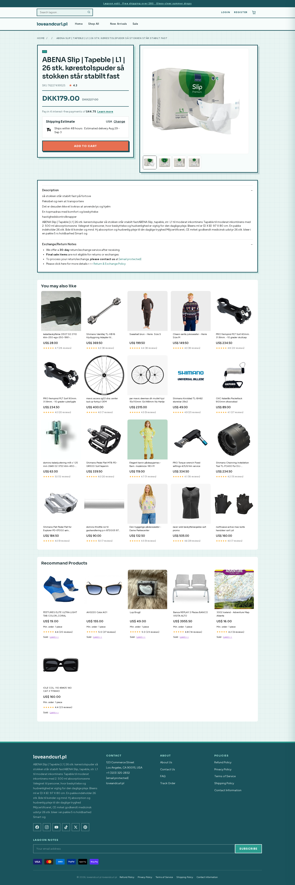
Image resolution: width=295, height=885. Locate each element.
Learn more (105, 111)
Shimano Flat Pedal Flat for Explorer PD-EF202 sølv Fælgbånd (57, 529)
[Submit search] (89, 12)
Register (240, 12)
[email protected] (130, 259)
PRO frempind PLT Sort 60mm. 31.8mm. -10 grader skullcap (233, 336)
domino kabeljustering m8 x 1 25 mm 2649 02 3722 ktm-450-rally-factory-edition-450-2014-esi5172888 (60, 464)
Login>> (54, 637)
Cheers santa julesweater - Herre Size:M (190, 336)
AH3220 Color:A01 (96, 612)
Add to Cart (85, 146)
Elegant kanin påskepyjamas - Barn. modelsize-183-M (145, 464)
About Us (166, 762)
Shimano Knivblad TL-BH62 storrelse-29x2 (188, 400)
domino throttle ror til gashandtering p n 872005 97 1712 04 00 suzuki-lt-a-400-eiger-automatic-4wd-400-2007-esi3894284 (102, 529)
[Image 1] (150, 162)
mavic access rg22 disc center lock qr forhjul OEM (102, 400)
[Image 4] (194, 162)
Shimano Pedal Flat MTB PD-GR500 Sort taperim (101, 464)
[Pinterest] (85, 827)
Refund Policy (222, 762)
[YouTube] (56, 827)
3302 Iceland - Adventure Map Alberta (233, 614)
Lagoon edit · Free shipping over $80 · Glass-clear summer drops (147, 3)
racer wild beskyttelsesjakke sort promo (189, 529)
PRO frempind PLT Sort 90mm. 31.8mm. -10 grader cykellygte (60, 400)
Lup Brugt (135, 612)
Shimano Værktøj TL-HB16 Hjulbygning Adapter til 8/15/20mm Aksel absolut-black (103, 336)
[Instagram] (47, 827)
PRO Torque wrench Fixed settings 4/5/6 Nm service (186, 464)
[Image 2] (164, 162)
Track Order (167, 783)
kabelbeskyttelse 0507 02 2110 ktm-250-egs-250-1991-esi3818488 (60, 336)
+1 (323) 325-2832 (118, 773)
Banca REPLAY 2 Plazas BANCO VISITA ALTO (190, 614)
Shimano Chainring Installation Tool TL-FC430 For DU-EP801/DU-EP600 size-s (232, 464)
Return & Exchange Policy (110, 263)
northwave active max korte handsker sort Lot (230, 529)
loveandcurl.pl (52, 24)
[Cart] (253, 12)
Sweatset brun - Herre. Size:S (145, 334)
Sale (135, 23)
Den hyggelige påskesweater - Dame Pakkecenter (145, 529)
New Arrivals (118, 23)
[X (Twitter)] (76, 827)
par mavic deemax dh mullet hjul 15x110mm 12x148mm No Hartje (147, 400)
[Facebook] (37, 827)
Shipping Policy (224, 783)
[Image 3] (179, 162)
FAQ (163, 776)
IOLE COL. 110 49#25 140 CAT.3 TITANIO (57, 689)
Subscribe (248, 848)
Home (79, 23)
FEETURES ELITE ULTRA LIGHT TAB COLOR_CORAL (60, 614)
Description (50, 190)
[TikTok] (66, 827)
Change (119, 121)
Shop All (93, 23)
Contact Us (167, 769)
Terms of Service (225, 776)
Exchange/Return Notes (59, 244)
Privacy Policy (222, 769)
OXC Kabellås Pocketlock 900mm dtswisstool (229, 400)
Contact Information (227, 790)
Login (225, 12)
